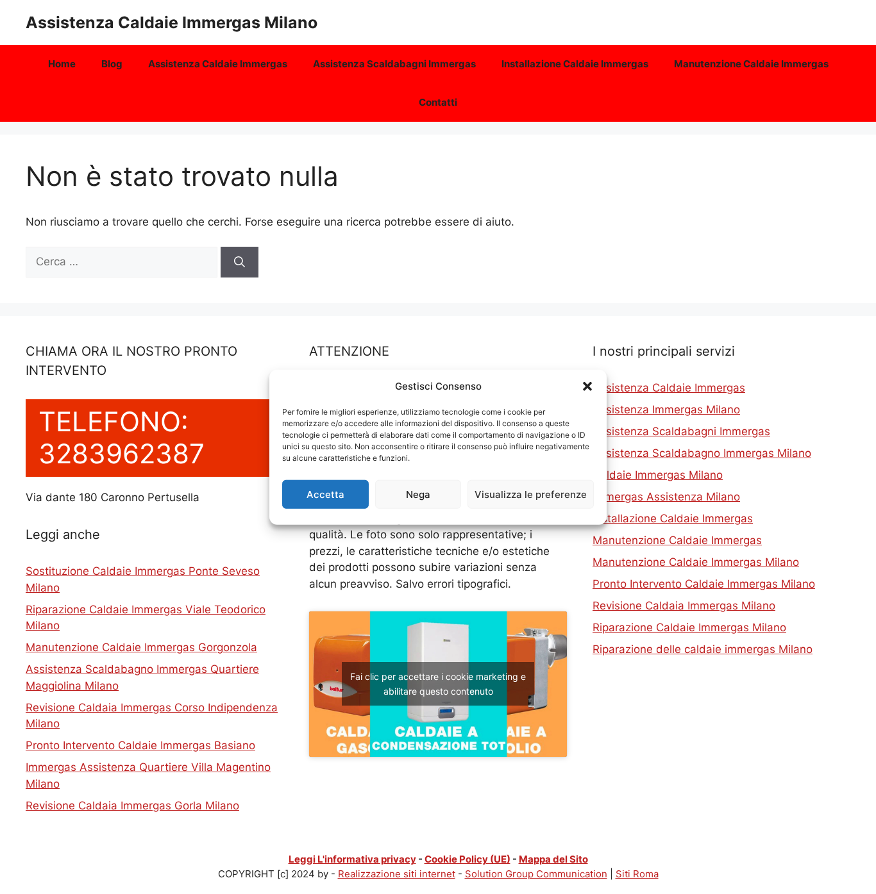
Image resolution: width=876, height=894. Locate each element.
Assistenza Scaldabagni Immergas (394, 64)
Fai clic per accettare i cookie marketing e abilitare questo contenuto (438, 684)
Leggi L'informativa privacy (352, 859)
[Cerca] (239, 262)
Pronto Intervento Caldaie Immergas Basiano (140, 745)
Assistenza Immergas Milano (666, 409)
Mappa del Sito (553, 859)
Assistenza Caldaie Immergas (217, 64)
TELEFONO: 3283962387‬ (121, 437)
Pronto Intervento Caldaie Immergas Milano (704, 583)
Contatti (438, 102)
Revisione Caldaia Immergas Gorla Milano (132, 805)
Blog (111, 64)
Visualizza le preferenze (531, 494)
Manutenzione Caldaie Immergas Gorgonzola (141, 647)
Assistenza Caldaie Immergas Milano (171, 22)
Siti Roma (637, 874)
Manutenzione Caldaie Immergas (751, 64)
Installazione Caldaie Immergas (574, 64)
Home (62, 64)
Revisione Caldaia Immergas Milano (684, 605)
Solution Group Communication (536, 874)
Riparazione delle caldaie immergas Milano (703, 649)
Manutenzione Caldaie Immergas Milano (696, 562)
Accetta (325, 494)
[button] (587, 386)
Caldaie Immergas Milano (658, 474)
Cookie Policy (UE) (467, 859)
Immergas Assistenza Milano (666, 496)
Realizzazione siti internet (396, 874)
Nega (418, 494)
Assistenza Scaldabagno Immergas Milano (702, 453)
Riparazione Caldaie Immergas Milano (689, 627)
